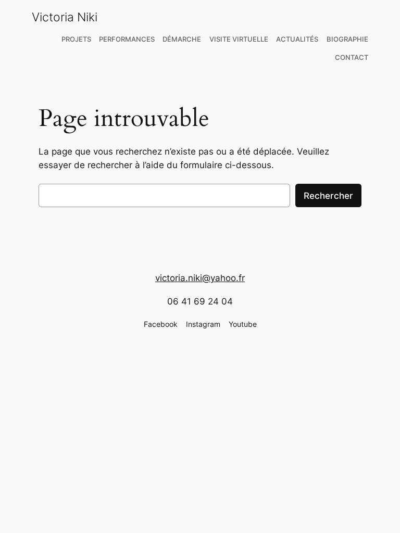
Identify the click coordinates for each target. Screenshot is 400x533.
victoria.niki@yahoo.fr (200, 278)
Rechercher (328, 196)
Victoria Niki (64, 17)
